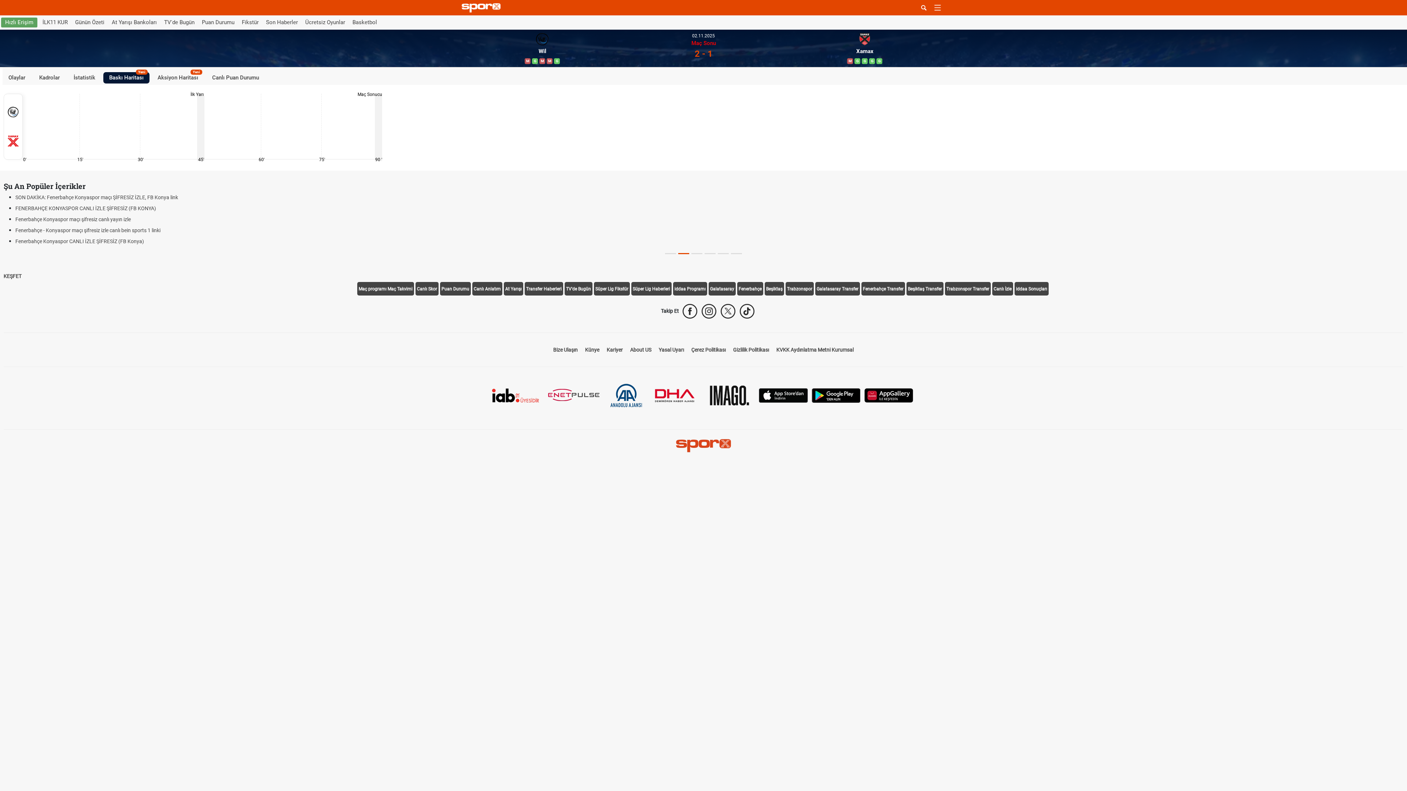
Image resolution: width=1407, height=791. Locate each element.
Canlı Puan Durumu (235, 77)
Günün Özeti (89, 22)
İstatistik (84, 77)
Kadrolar (49, 77)
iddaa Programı (690, 288)
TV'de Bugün (179, 22)
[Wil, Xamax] (13, 127)
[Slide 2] (696, 253)
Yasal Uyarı (671, 350)
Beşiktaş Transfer (925, 288)
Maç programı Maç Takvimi (386, 288)
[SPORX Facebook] (690, 311)
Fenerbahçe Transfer (883, 288)
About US (640, 350)
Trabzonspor (799, 288)
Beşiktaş (774, 288)
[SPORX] (703, 445)
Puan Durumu (218, 22)
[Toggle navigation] (937, 7)
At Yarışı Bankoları (134, 22)
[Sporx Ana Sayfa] (482, 7)
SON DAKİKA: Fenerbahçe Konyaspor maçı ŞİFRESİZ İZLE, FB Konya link (96, 197)
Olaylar (16, 77)
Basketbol (364, 22)
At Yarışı (513, 288)
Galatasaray (722, 288)
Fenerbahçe (750, 288)
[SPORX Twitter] (728, 311)
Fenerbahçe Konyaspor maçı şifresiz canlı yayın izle (73, 219)
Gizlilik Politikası (751, 350)
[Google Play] (836, 394)
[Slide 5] (736, 253)
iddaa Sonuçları (1031, 288)
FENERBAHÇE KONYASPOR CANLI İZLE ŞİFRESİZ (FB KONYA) (85, 208)
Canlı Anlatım (487, 288)
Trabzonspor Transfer (967, 288)
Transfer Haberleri (544, 288)
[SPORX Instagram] (709, 311)
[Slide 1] (683, 253)
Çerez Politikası (708, 350)
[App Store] (783, 394)
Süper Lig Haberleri (651, 288)
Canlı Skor (427, 288)
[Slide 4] (723, 253)
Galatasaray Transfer (837, 288)
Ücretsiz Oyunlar (325, 22)
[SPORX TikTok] (747, 311)
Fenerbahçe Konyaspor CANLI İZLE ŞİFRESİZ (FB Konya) (79, 241)
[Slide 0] (670, 253)
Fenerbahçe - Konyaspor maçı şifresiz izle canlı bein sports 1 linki (87, 230)
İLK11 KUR (55, 22)
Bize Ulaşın (565, 350)
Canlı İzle (1003, 288)
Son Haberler (282, 22)
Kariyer (615, 350)
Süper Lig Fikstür (611, 288)
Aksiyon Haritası (179, 76)
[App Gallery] (888, 394)
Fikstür (250, 22)
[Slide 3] (710, 253)
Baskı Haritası (127, 76)
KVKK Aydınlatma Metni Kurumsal (815, 350)
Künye (592, 350)
